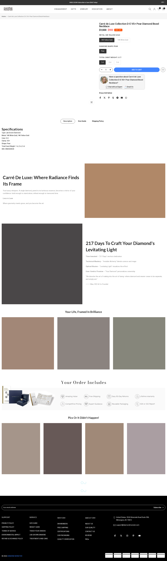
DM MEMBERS (62, 524)
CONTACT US (90, 531)
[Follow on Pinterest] (133, 536)
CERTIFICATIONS (63, 531)
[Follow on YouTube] (139, 536)
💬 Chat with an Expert (114, 87)
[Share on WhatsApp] (126, 98)
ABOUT (109, 9)
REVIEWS (88, 535)
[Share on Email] (122, 98)
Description (67, 121)
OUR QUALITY (90, 528)
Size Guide (82, 121)
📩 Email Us (129, 87)
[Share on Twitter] (104, 98)
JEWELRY (84, 9)
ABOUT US (89, 524)
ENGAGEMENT (60, 9)
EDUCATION (97, 9)
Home (4, 16)
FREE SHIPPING (62, 528)
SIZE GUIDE (33, 523)
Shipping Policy (98, 121)
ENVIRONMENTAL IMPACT (11, 535)
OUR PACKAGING (63, 535)
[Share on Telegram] (117, 98)
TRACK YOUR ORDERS (38, 531)
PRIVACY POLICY (8, 523)
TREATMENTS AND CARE (39, 539)
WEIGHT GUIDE (35, 527)
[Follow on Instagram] (127, 536)
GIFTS (73, 9)
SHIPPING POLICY (8, 527)
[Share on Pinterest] (109, 98)
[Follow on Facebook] (115, 536)
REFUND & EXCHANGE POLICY (12, 539)
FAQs (87, 539)
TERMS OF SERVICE (9, 531)
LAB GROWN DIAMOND (38, 535)
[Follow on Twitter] (121, 536)
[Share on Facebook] (100, 98)
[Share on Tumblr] (113, 98)
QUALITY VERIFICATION (65, 539)
